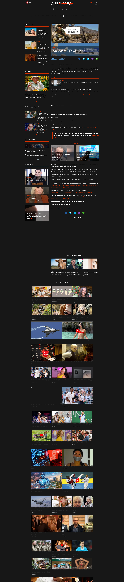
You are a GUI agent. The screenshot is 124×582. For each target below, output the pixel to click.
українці (60, 208)
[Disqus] (75, 237)
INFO (89, 16)
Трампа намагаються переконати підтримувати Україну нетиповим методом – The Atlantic (42, 128)
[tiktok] (57, 9)
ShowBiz (74, 16)
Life (42, 16)
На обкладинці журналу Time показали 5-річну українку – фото (80, 82)
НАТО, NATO (66, 208)
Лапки (60, 16)
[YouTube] (66, 9)
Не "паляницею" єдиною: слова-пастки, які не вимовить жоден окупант (74, 272)
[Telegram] (62, 9)
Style (47, 16)
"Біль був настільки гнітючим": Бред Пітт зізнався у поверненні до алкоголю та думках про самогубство (43, 116)
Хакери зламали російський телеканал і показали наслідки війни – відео (86, 156)
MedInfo (54, 16)
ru (94, 2)
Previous (31, 16)
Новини (36, 16)
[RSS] (71, 9)
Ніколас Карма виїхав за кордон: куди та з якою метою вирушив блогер (35, 180)
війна (55, 208)
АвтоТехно (82, 16)
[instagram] (53, 9)
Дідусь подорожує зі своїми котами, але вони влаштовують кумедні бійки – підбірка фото (36, 95)
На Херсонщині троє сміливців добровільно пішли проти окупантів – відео (61, 156)
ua (91, 2)
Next (92, 16)
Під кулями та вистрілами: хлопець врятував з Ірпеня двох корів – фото (58, 272)
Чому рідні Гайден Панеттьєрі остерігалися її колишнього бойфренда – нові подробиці (35, 198)
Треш (67, 16)
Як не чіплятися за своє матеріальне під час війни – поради (90, 272)
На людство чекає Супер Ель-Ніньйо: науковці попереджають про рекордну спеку (36, 155)
